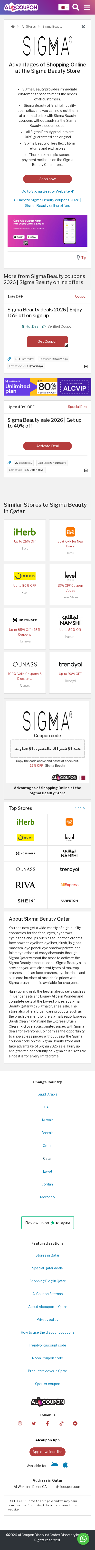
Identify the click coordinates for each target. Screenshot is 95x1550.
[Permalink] (9, 359)
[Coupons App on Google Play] (54, 1466)
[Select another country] (63, 7)
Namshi (70, 637)
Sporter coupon (47, 1384)
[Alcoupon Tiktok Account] (61, 1423)
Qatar (47, 1158)
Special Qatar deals (47, 1268)
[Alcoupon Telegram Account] (75, 1423)
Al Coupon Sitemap (47, 1294)
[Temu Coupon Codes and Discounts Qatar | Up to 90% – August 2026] (70, 532)
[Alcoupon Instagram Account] (19, 1423)
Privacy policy (47, 1320)
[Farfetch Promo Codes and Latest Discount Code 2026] (69, 900)
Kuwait (47, 1120)
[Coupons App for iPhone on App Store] (65, 1466)
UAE (47, 1107)
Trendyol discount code (47, 1345)
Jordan (47, 1184)
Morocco (47, 1197)
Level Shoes (70, 597)
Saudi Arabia (47, 1094)
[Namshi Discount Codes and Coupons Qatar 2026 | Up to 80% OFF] (70, 620)
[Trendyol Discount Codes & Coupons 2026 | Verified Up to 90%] (70, 664)
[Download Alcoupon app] (47, 231)
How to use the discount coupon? (47, 1332)
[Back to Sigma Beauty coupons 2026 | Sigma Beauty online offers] (83, 27)
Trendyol (70, 681)
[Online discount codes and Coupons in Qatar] (13, 26)
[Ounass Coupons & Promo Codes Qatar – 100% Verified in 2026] (25, 664)
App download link (47, 1451)
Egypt (47, 1171)
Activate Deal (47, 446)
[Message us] (83, 1539)
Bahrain (48, 1133)
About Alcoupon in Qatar (47, 1307)
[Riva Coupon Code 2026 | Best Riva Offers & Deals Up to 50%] (25, 884)
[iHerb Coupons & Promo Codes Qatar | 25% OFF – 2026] (25, 532)
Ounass (25, 685)
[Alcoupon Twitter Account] (33, 1423)
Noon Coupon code (47, 1358)
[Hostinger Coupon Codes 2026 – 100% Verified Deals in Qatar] (25, 620)
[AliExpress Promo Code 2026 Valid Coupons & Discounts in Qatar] (69, 884)
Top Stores (20, 808)
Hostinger (25, 641)
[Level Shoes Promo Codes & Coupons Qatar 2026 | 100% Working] (70, 576)
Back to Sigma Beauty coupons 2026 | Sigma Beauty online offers (49, 203)
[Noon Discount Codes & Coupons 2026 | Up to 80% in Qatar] (25, 576)
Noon (24, 592)
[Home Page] (21, 7)
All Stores (28, 26)
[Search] (75, 7)
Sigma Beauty (52, 26)
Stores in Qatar (47, 1255)
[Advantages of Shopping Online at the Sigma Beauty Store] (47, 742)
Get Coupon (47, 341)
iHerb (24, 548)
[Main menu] (87, 7)
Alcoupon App (47, 1440)
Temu (70, 553)
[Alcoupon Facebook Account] (47, 1423)
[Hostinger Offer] (47, 387)
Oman (47, 1146)
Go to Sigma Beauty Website (46, 191)
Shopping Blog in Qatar (47, 1281)
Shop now (47, 179)
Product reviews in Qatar (47, 1371)
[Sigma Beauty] (47, 46)
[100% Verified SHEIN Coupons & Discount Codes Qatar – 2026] (25, 900)
